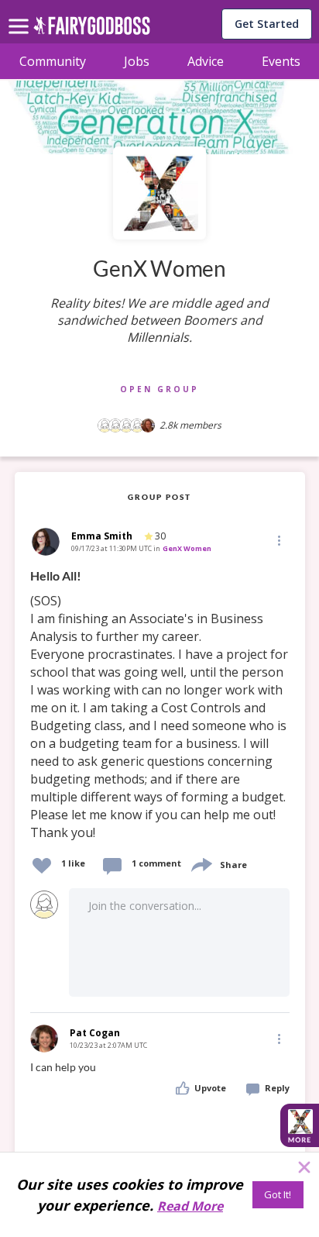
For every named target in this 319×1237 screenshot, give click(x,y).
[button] (278, 539)
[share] (200, 863)
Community (52, 61)
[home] (91, 29)
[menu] (21, 14)
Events (281, 61)
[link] (160, 705)
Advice (205, 61)
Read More (190, 1206)
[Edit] (278, 539)
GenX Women (187, 548)
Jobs (136, 61)
